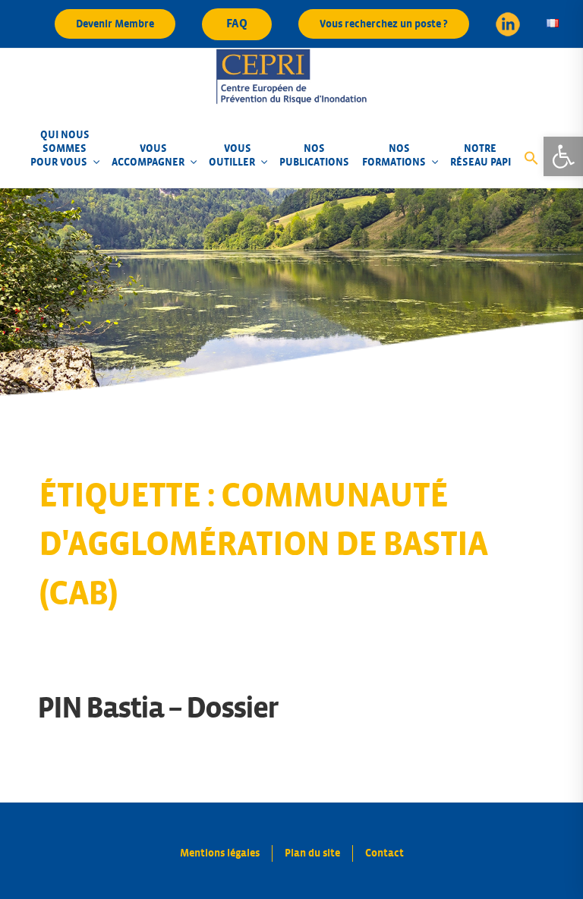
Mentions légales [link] (220, 853)
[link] (563, 156)
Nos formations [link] (394, 155)
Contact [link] (384, 853)
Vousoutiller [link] (232, 155)
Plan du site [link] (312, 853)
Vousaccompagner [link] (148, 155)
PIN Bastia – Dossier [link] (157, 708)
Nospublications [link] (314, 155)
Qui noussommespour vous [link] (59, 148)
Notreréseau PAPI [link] (480, 155)
